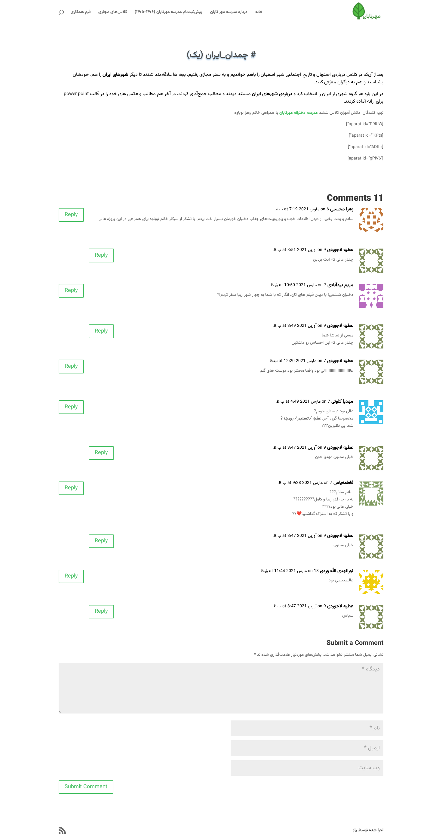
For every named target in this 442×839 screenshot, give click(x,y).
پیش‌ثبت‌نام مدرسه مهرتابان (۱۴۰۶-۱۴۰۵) (168, 12)
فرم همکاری (81, 12)
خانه (258, 12)
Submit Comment (86, 787)
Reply (71, 215)
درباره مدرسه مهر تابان (228, 12)
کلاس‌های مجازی (112, 12)
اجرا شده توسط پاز (368, 830)
